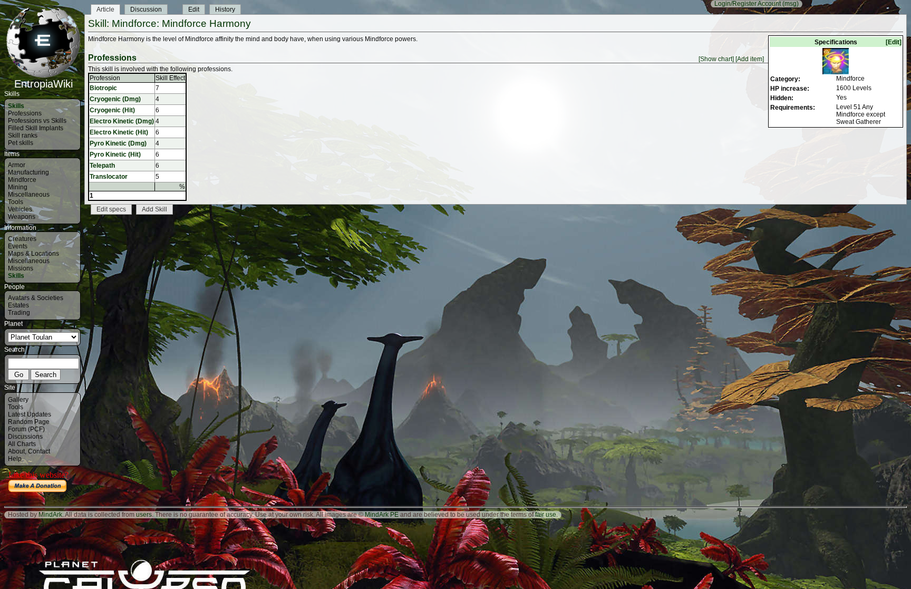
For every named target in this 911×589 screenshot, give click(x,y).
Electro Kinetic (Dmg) (122, 121)
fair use (545, 514)
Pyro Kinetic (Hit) (115, 154)
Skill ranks (22, 135)
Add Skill (154, 209)
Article (105, 9)
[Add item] (749, 59)
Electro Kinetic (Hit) (119, 132)
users (144, 514)
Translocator (109, 176)
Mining (17, 187)
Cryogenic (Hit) (112, 110)
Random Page (29, 422)
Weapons (21, 216)
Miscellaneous (29, 194)
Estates (18, 305)
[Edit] (894, 42)
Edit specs (111, 209)
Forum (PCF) (26, 429)
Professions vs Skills (37, 120)
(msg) (790, 3)
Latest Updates (29, 414)
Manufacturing (28, 172)
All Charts (22, 444)
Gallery (18, 399)
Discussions (25, 436)
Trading (19, 312)
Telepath (102, 165)
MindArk (50, 514)
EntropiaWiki (43, 84)
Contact (39, 451)
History (225, 9)
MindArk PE (382, 514)
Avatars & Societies (35, 298)
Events (17, 246)
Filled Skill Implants (35, 128)
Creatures (22, 239)
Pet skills (20, 143)
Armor (16, 165)
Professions (25, 113)
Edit (193, 9)
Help (15, 458)
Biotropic (103, 88)
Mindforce (22, 180)
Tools (15, 202)
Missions (20, 268)
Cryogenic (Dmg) (115, 99)
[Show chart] (716, 59)
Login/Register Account (747, 3)
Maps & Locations (33, 253)
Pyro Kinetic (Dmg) (118, 143)
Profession (105, 78)
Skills (16, 106)
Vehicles (20, 209)
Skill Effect (170, 78)
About (16, 451)
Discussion (146, 9)
